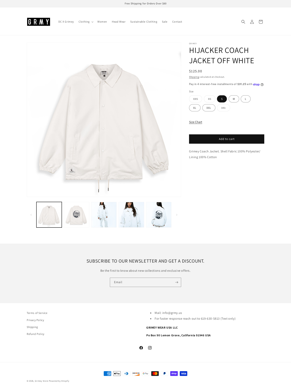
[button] (85, 21)
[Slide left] (31, 214)
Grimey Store (41, 380)
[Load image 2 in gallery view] (76, 214)
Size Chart (195, 122)
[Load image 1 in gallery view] (49, 214)
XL (194, 108)
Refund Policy (35, 334)
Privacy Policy (35, 320)
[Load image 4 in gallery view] (131, 214)
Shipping (194, 76)
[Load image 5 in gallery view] (158, 214)
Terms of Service (37, 313)
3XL (225, 109)
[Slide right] (176, 214)
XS (211, 100)
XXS (197, 100)
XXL (208, 108)
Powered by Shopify (59, 380)
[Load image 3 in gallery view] (104, 214)
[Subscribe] (176, 282)
